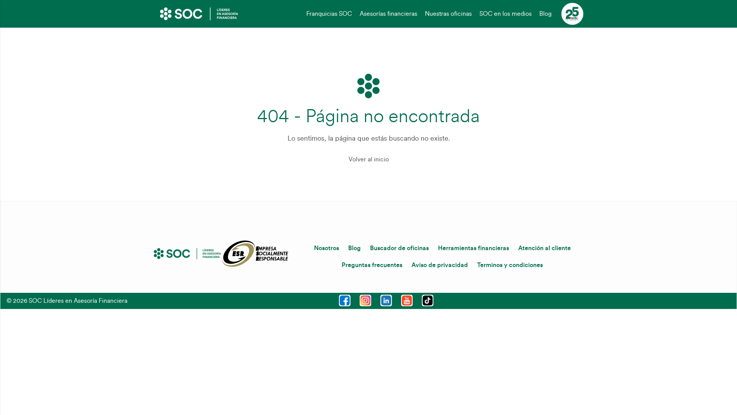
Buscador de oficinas (399, 248)
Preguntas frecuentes (372, 265)
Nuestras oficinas (448, 14)
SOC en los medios (505, 14)
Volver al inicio (369, 159)
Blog (545, 14)
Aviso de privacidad (439, 265)
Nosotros (326, 248)
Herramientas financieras (473, 248)
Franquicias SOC (329, 14)
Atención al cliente (544, 248)
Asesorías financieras (388, 14)
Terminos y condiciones (510, 265)
